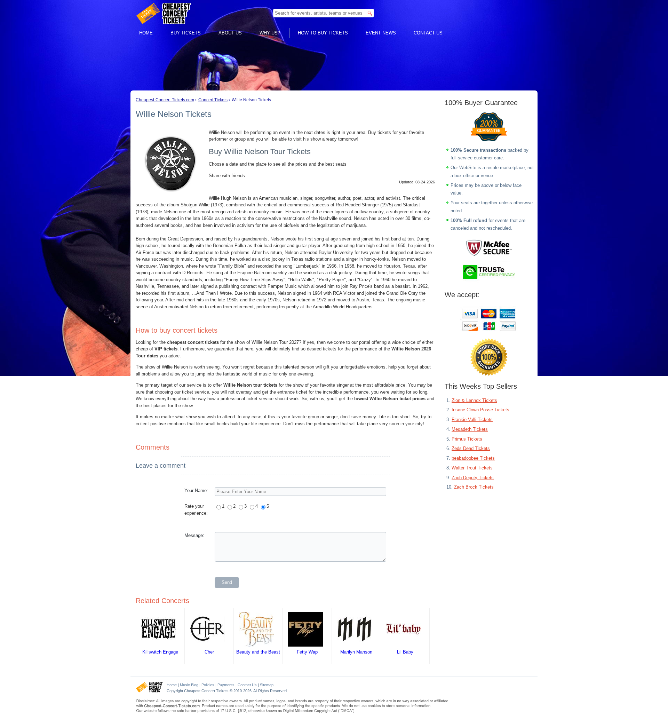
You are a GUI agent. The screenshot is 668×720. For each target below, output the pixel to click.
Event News (381, 32)
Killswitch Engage (160, 652)
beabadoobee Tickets (473, 458)
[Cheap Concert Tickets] (149, 691)
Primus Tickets (467, 439)
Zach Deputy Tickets (473, 477)
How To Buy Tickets (323, 32)
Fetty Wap (307, 652)
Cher (209, 652)
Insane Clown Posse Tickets (480, 409)
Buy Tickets (185, 32)
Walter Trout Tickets (472, 467)
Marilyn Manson (356, 652)
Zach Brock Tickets (474, 487)
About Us (230, 32)
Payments (225, 685)
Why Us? (270, 32)
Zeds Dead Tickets (471, 448)
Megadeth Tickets (470, 429)
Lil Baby (405, 652)
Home (146, 32)
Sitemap (266, 685)
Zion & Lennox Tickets (474, 400)
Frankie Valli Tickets (472, 419)
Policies (207, 685)
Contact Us (428, 32)
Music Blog (189, 685)
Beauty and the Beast (258, 652)
